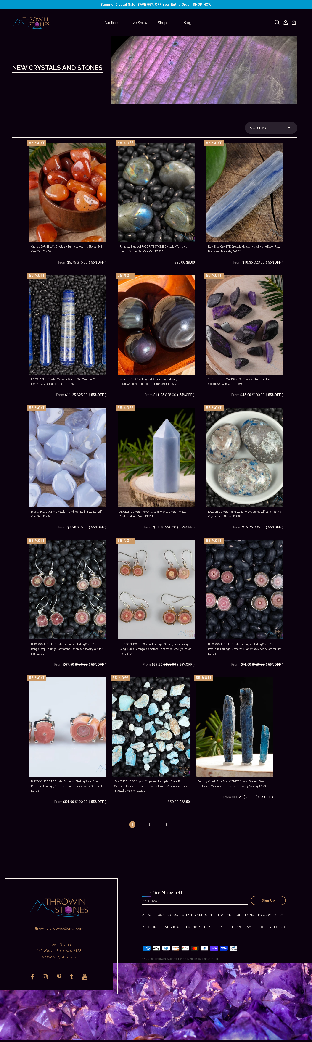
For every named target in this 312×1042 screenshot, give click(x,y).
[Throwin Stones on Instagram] (45, 977)
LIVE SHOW (171, 927)
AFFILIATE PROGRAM (236, 927)
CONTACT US (168, 915)
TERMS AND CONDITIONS (235, 915)
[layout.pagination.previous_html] (116, 822)
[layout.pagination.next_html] (182, 822)
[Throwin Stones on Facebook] (32, 977)
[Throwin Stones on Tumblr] (72, 977)
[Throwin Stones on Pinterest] (59, 977)
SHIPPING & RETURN (197, 915)
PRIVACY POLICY (270, 915)
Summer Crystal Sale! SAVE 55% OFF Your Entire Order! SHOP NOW (156, 4)
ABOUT (147, 915)
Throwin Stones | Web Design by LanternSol (186, 959)
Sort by (258, 128)
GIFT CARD (277, 927)
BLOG (260, 927)
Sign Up (268, 900)
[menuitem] (111, 23)
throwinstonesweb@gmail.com (59, 928)
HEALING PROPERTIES (200, 927)
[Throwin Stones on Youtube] (84, 977)
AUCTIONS (150, 927)
